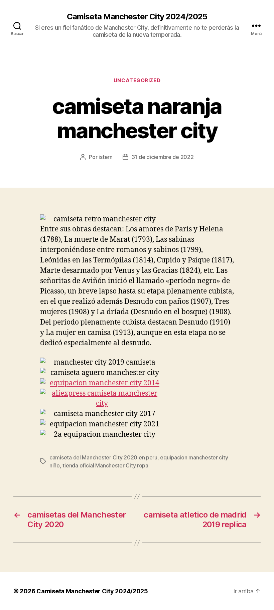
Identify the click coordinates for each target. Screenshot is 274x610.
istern (105, 157)
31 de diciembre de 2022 (163, 157)
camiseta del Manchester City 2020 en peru (103, 457)
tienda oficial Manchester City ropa (105, 465)
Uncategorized (137, 80)
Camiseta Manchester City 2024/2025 (137, 17)
